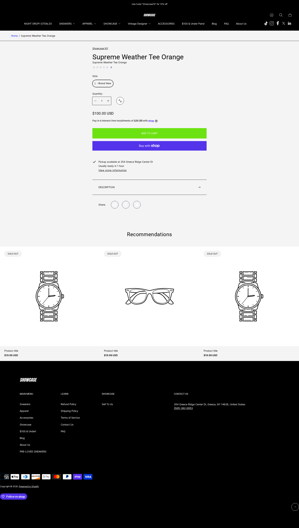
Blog (22, 438)
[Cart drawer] (290, 15)
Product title (11, 350)
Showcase (25, 424)
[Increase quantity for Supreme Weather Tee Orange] (108, 101)
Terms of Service (70, 417)
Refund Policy (68, 404)
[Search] (281, 15)
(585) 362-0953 (183, 408)
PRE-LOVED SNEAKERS (33, 451)
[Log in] (271, 15)
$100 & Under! (28, 431)
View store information (112, 170)
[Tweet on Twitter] (137, 205)
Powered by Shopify (29, 486)
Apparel (24, 410)
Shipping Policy (69, 410)
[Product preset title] (50, 296)
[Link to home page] (28, 380)
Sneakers (25, 404)
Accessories (26, 417)
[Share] (115, 205)
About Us (25, 444)
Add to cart (149, 133)
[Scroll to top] (295, 507)
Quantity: (97, 93)
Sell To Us (107, 404)
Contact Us (67, 424)
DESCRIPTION (106, 187)
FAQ (63, 431)
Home (14, 35)
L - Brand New (103, 83)
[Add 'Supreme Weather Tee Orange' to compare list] (120, 101)
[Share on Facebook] (126, 205)
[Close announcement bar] (290, 4)
